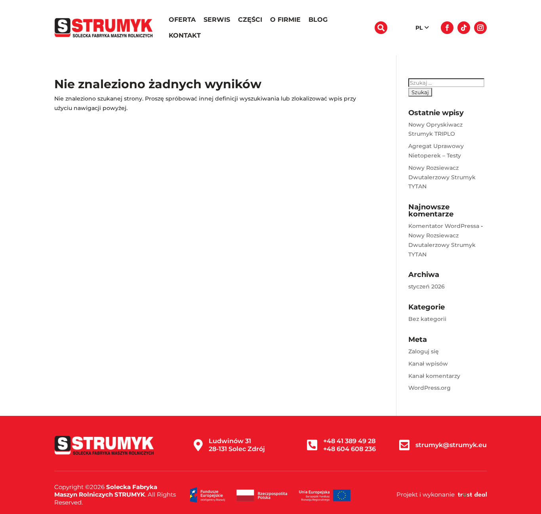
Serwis (217, 19)
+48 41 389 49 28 (349, 441)
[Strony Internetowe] (472, 494)
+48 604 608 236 (349, 449)
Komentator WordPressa (443, 225)
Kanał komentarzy (434, 375)
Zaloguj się (423, 351)
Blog (318, 19)
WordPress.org (429, 387)
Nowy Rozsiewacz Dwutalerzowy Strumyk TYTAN (442, 177)
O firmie (285, 19)
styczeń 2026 (426, 286)
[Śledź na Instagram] (480, 27)
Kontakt (185, 35)
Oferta (182, 19)
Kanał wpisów (428, 363)
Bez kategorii (427, 318)
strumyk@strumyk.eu (451, 445)
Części (250, 19)
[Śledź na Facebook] (447, 27)
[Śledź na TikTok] (463, 27)
